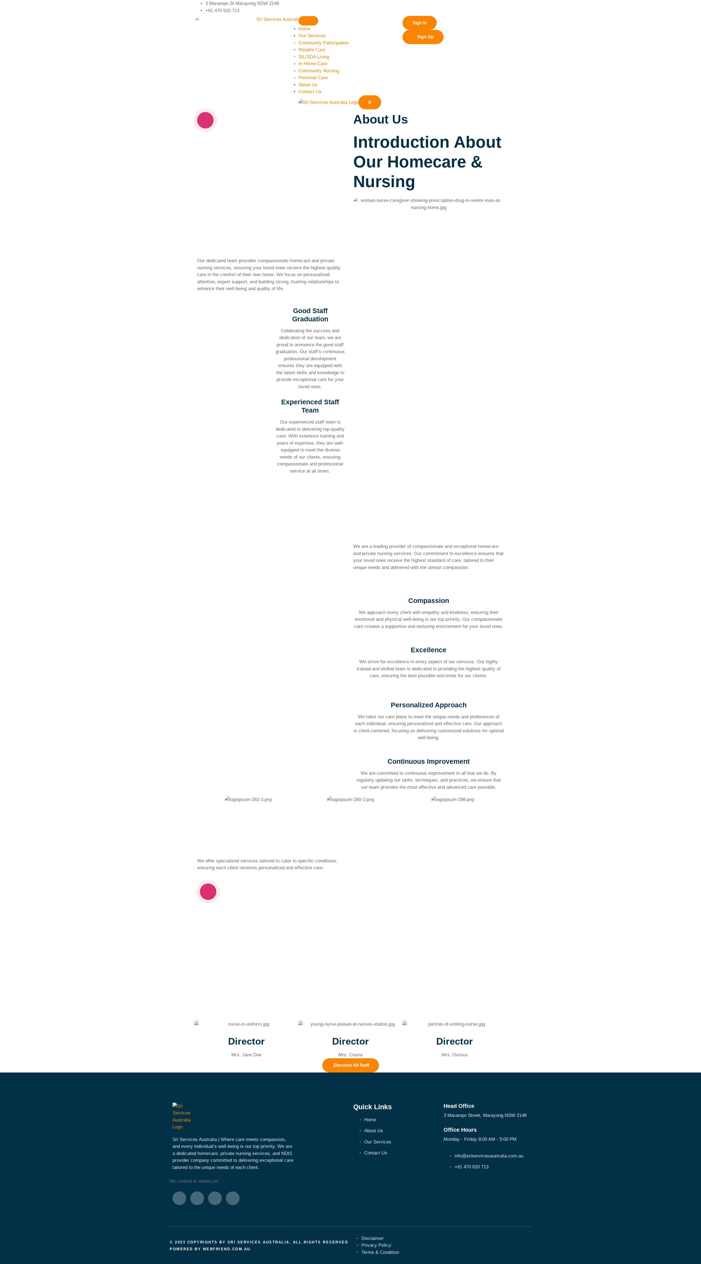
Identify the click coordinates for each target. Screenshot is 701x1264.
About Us (307, 84)
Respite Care (311, 49)
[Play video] (205, 120)
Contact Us (309, 91)
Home (304, 29)
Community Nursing (318, 70)
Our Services (312, 35)
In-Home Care (312, 63)
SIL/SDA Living (313, 56)
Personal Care (313, 77)
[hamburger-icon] (308, 20)
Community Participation (323, 42)
